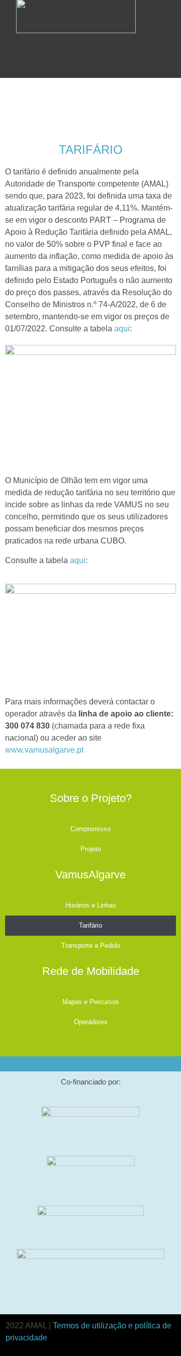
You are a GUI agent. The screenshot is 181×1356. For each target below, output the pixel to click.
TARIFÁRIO (91, 149)
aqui (122, 328)
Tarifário (90, 925)
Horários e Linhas (90, 905)
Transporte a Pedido (90, 945)
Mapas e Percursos (90, 1002)
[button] (146, 26)
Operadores (91, 1022)
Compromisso (90, 829)
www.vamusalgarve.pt (44, 750)
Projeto (90, 849)
